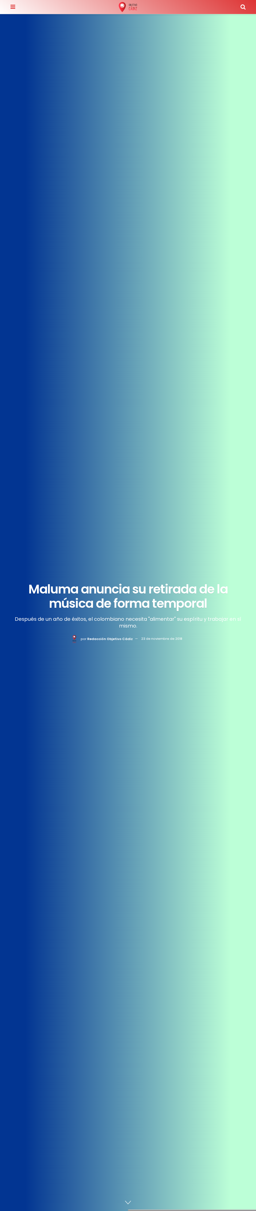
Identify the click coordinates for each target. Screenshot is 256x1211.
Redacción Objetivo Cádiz (110, 638)
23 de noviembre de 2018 (161, 638)
